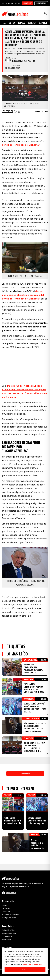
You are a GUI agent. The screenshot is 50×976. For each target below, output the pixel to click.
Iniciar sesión (41, 3)
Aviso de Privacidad (32, 964)
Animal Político (8, 930)
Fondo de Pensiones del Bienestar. (21, 144)
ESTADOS (21, 22)
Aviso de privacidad (10, 914)
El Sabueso (7, 936)
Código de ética (9, 917)
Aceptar (25, 969)
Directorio (6, 911)
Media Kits (11, 892)
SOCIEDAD (32, 22)
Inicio (4, 905)
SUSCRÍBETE (27, 3)
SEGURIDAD (43, 22)
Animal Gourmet (9, 933)
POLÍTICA (11, 22)
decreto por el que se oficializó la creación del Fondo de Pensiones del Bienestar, (23, 295)
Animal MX (6, 939)
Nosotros (6, 908)
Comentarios (25, 773)
